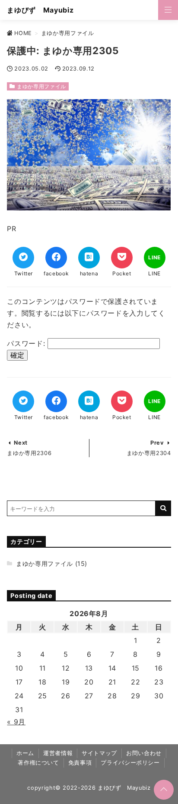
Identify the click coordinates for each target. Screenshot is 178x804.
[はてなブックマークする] (89, 257)
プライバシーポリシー (130, 762)
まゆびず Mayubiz (40, 10)
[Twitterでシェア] (23, 257)
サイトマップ (99, 753)
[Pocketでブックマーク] (122, 257)
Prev (157, 442)
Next (21, 442)
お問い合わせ (144, 753)
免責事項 (80, 762)
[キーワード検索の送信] (163, 508)
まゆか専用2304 (149, 453)
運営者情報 (58, 753)
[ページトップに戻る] (164, 790)
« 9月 (16, 721)
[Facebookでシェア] (56, 257)
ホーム (25, 753)
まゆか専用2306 (29, 453)
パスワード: (27, 343)
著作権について (38, 762)
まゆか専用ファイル (41, 86)
